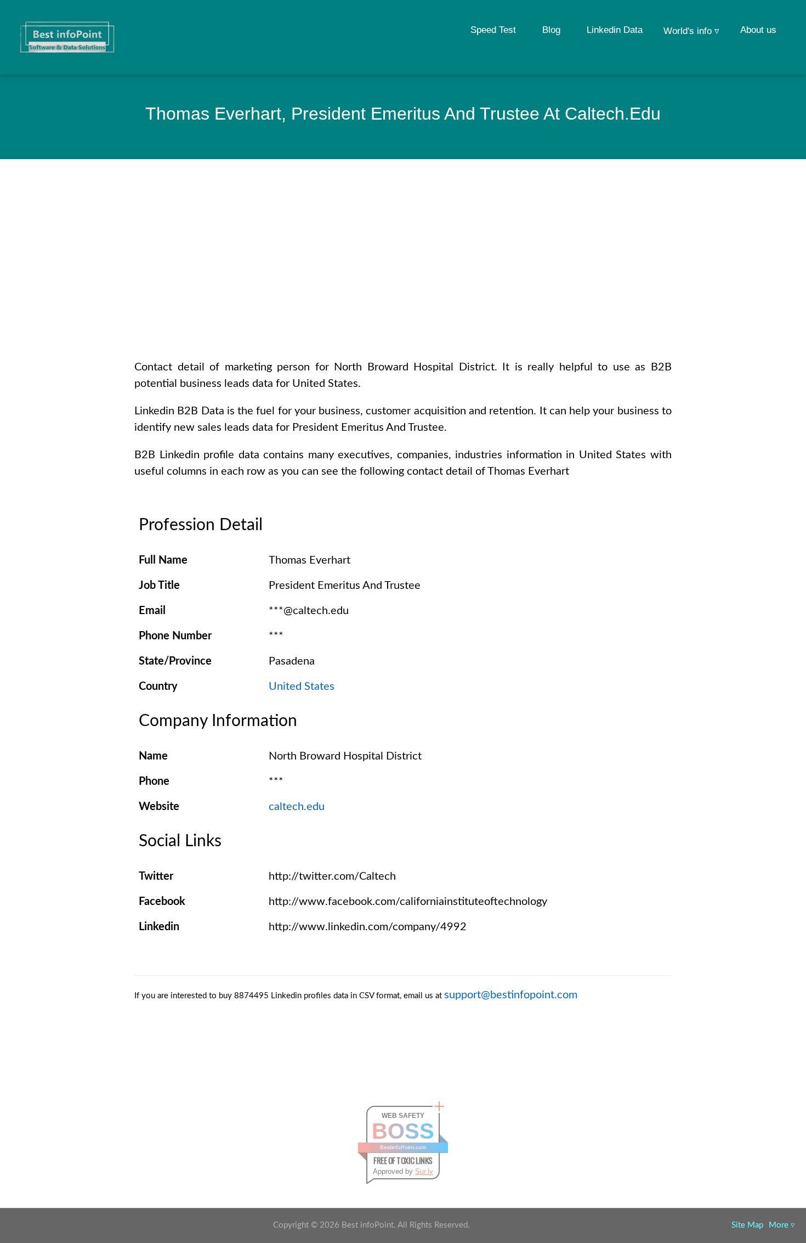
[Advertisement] (403, 276)
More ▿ (782, 1225)
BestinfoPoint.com (403, 1147)
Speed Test (493, 30)
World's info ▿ (691, 31)
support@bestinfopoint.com (510, 994)
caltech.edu (297, 806)
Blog (551, 30)
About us (758, 30)
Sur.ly (424, 1171)
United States (301, 686)
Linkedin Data (615, 30)
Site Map (747, 1225)
